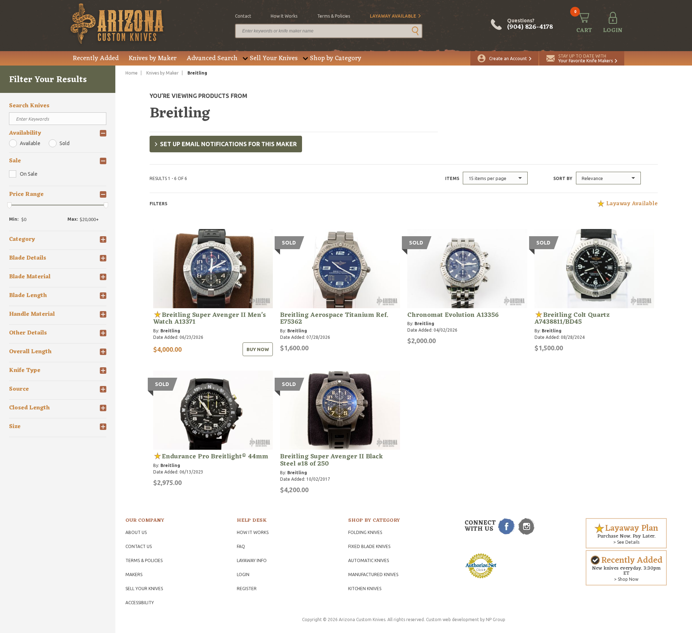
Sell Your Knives (274, 58)
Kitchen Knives (364, 588)
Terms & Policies (144, 560)
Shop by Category (335, 58)
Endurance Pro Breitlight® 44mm (215, 456)
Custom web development (452, 619)
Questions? (530, 24)
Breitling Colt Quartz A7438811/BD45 (571, 318)
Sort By (562, 178)
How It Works (253, 532)
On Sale (28, 174)
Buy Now (258, 349)
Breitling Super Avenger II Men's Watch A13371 (209, 318)
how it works (284, 16)
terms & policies (333, 16)
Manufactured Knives (373, 574)
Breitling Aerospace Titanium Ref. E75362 (334, 318)
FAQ (241, 546)
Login (243, 574)
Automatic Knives (368, 560)
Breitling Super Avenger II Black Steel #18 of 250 (331, 460)
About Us (136, 532)
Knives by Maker (153, 58)
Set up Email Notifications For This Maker (228, 144)
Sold (64, 143)
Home (131, 73)
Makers (133, 574)
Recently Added (96, 58)
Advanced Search (212, 58)
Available (30, 143)
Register (247, 588)
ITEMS (452, 178)
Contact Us (138, 546)
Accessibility (139, 602)
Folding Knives (365, 532)
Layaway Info (252, 560)
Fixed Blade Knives (369, 546)
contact (243, 16)
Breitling (170, 330)
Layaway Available (393, 16)
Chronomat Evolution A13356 (453, 315)
